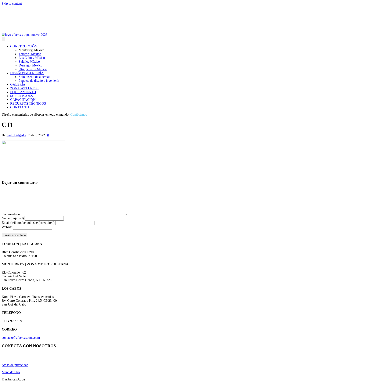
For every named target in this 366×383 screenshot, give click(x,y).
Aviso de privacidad (15, 365)
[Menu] (3, 39)
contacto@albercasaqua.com (21, 337)
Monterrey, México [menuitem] (31, 50)
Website (7, 227)
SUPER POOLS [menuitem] (21, 96)
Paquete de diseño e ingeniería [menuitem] (39, 80)
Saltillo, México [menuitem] (29, 61)
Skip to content (12, 3)
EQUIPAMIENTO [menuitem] (23, 92)
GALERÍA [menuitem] (17, 84)
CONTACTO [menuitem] (19, 107)
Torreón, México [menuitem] (30, 54)
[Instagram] (4, 30)
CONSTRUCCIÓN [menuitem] (23, 46)
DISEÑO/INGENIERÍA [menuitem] (27, 73)
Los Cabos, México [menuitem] (32, 57)
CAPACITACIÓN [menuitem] (23, 99)
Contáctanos (78, 114)
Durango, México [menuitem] (30, 65)
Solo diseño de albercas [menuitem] (34, 77)
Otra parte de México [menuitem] (33, 69)
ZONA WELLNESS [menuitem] (24, 88)
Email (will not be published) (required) (28, 222)
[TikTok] (24, 30)
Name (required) (13, 218)
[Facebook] (14, 30)
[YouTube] (9, 30)
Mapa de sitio (11, 372)
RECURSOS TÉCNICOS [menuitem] (28, 103)
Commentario (11, 214)
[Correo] (19, 30)
